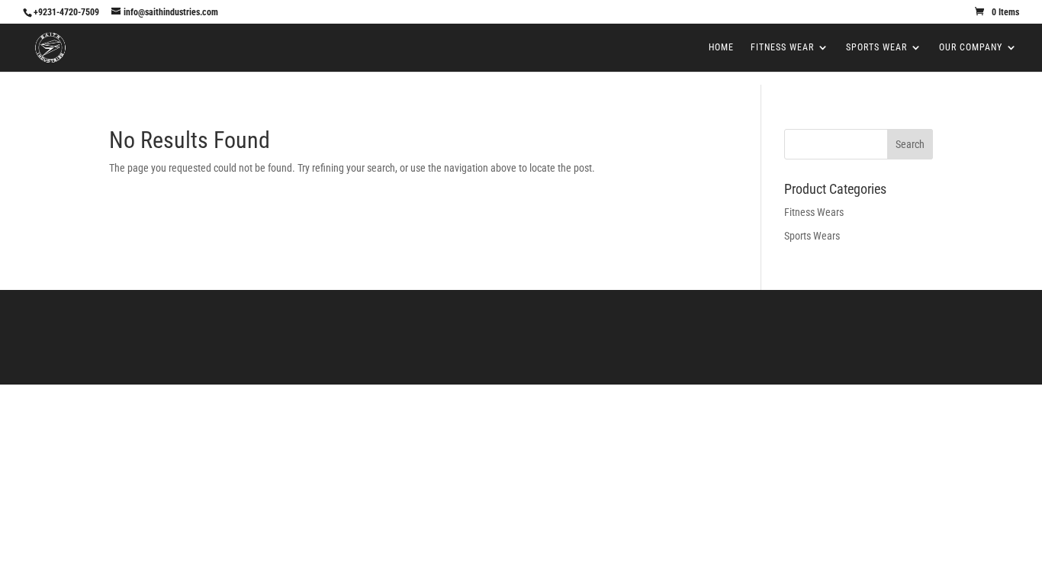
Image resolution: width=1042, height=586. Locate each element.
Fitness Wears (814, 212)
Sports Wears (812, 236)
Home (721, 47)
